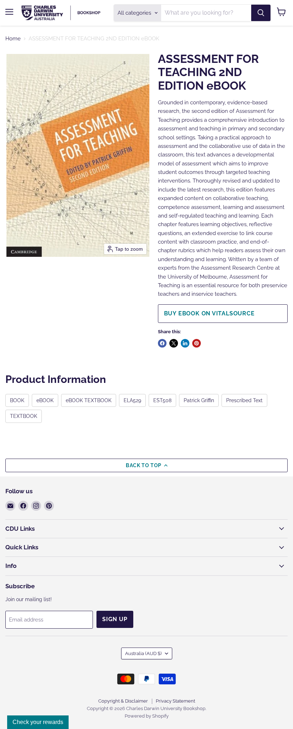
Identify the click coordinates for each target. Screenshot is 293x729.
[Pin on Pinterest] (196, 343)
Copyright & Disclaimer (123, 701)
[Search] (260, 13)
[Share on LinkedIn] (185, 343)
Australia (143, 653)
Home (13, 39)
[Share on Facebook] (162, 343)
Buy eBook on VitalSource (209, 313)
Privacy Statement (175, 701)
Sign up (115, 619)
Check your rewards (38, 722)
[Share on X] (173, 343)
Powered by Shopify (147, 716)
